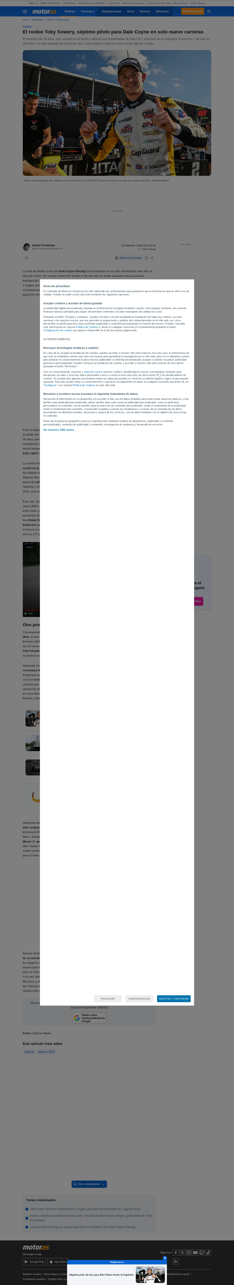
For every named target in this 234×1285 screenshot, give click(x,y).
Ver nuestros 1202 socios (58, 429)
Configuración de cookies (57, 330)
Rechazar (108, 998)
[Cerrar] (165, 1258)
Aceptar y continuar (174, 998)
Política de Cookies (87, 327)
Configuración (139, 998)
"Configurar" (50, 385)
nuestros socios (93, 371)
